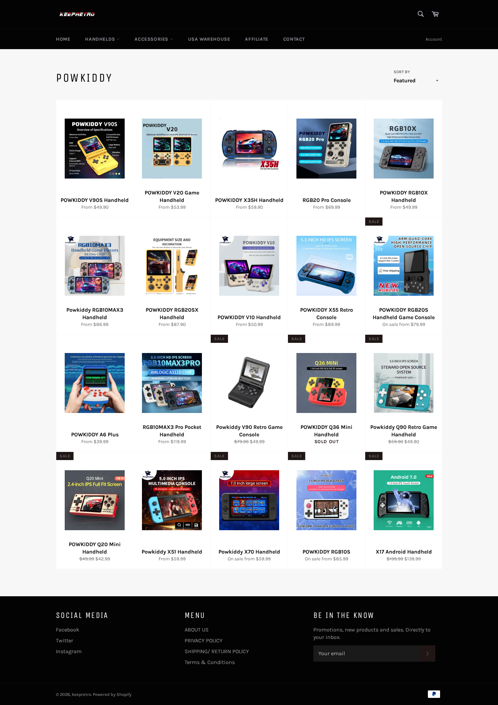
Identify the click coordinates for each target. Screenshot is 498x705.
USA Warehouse (209, 39)
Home (63, 39)
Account (434, 39)
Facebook (67, 629)
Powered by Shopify (112, 694)
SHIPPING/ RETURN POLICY (217, 651)
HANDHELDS (101, 39)
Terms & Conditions (210, 662)
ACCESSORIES (152, 39)
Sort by (402, 71)
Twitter (64, 640)
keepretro (81, 694)
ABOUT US (197, 629)
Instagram (69, 651)
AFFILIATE (256, 39)
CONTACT (294, 39)
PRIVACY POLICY (204, 640)
